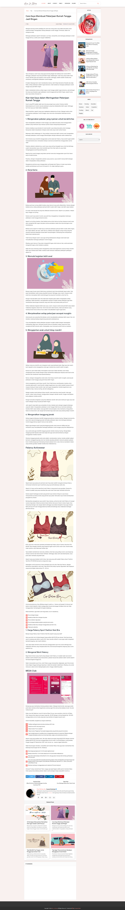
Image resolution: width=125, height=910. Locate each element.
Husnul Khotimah (50, 789)
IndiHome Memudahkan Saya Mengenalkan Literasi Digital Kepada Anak (92, 60)
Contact (55, 3)
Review (80, 104)
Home (43, 3)
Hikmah (87, 110)
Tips (27, 24)
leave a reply (59, 24)
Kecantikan (93, 104)
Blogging (81, 113)
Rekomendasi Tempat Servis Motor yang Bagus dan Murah (93, 91)
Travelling (81, 110)
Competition (94, 107)
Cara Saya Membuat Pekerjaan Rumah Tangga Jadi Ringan (60, 822)
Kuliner (74, 3)
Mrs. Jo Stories (55, 908)
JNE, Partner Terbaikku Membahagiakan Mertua (92, 82)
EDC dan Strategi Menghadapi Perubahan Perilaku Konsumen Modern (92, 52)
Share (41, 776)
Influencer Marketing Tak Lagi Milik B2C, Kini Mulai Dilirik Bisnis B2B (92, 68)
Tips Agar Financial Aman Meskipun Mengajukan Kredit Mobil (62, 850)
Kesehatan (67, 3)
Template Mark (78, 908)
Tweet (31, 776)
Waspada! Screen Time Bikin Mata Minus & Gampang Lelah (93, 44)
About (49, 3)
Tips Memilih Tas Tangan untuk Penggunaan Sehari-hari (35, 850)
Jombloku (50, 792)
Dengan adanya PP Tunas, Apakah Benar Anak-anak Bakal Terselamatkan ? (92, 76)
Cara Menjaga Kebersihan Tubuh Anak (66, 783)
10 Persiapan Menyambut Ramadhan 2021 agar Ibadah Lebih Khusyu (37, 822)
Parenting (87, 104)
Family (60, 3)
